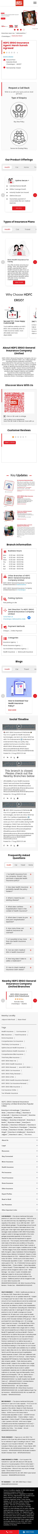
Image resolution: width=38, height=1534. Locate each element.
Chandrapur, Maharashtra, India (14, 619)
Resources (5, 1151)
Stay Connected (7, 1156)
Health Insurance (8, 1167)
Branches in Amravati (19, 1115)
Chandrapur (6, 36)
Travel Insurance (7, 1178)
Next (35, 195)
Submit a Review (8, 57)
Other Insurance (7, 1188)
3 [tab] (20, 29)
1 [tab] (14, 29)
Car (16, 669)
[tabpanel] (19, 18)
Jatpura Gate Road (8, 1019)
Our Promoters (7, 1204)
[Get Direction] (29, 619)
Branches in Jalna (15, 1134)
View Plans (19, 282)
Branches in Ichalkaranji (16, 1132)
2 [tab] (17, 29)
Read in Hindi (6, 1199)
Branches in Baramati (17, 1120)
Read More (12, 710)
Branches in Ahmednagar (10, 1110)
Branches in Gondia (16, 1130)
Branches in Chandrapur (18, 1127)
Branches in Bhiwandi (18, 1125)
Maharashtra (20, 33)
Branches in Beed (14, 1122)
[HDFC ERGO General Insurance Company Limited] (19, 3)
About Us (5, 1140)
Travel (26, 669)
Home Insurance (7, 1183)
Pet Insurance (6, 1172)
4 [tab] (23, 29)
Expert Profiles (7, 1194)
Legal (4, 1145)
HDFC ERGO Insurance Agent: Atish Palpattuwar (19, 995)
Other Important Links (9, 1210)
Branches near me (8, 33)
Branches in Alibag (13, 1113)
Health (7, 669)
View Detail (19, 208)
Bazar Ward (22, 1019)
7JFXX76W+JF (8, 617)
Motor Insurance (7, 1162)
